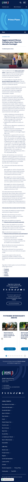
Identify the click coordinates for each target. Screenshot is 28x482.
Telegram (6, 275)
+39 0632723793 (16, 387)
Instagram (6, 270)
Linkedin (6, 274)
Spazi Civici (4, 431)
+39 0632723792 (7, 387)
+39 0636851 (6, 385)
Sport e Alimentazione (7, 439)
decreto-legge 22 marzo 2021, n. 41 (10, 81)
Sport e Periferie (6, 413)
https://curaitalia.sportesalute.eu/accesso (14, 222)
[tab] (6, 356)
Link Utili (4, 446)
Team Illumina (5, 416)
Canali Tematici (6, 401)
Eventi (3, 419)
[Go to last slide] (2, 339)
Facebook (6, 269)
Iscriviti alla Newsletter (14, 303)
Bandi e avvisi (5, 449)
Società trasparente (6, 468)
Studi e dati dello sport (7, 407)
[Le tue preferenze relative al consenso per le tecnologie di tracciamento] (7, 479)
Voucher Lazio (5, 7)
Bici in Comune (17, 7)
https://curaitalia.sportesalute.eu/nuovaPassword (15, 233)
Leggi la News (9, 349)
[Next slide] (26, 339)
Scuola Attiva (5, 434)
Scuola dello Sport (6, 410)
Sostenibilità (5, 442)
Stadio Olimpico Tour (6, 422)
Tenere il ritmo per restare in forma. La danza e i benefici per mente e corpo (9, 335)
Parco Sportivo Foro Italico (8, 404)
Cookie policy (5, 471)
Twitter (6, 272)
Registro (4, 455)
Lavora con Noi (5, 461)
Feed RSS (13, 471)
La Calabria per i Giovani (7, 437)
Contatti (4, 464)
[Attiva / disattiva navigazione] (25, 32)
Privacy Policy (17, 468)
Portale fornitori (5, 452)
